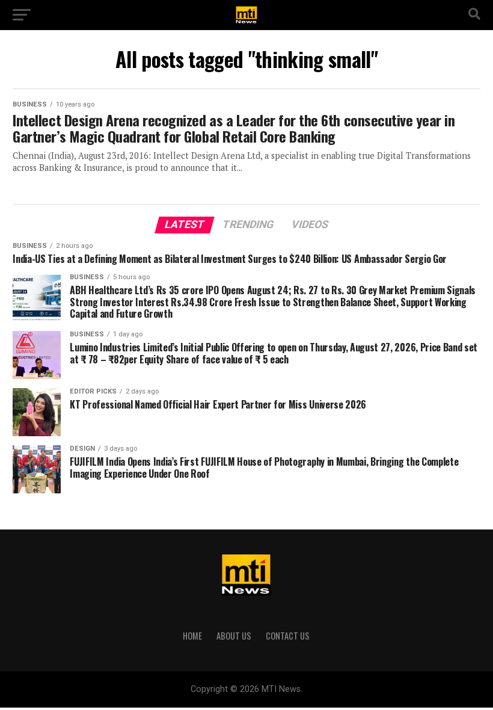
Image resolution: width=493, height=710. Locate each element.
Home (192, 635)
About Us (233, 635)
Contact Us (288, 635)
